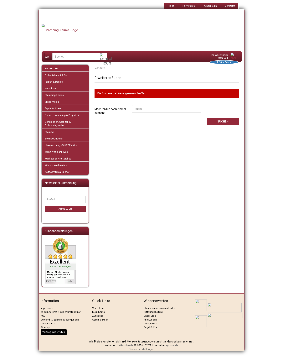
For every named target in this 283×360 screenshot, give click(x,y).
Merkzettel (229, 6)
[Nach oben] (275, 354)
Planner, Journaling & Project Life (63, 115)
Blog (171, 6)
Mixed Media (52, 101)
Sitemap (45, 327)
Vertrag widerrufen (53, 332)
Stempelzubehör (54, 138)
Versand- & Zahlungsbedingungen (60, 319)
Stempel (49, 132)
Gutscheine (51, 88)
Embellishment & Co (56, 75)
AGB (43, 315)
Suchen (223, 121)
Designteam (150, 323)
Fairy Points (188, 6)
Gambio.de (126, 345)
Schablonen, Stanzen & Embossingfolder (58, 123)
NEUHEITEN (51, 68)
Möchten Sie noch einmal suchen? (110, 110)
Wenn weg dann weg (56, 151)
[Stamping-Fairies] (145, 30)
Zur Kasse (97, 315)
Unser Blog (150, 315)
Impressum (47, 308)
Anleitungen (150, 319)
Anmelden (65, 208)
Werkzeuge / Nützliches (58, 158)
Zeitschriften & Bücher (57, 171)
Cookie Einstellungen (141, 349)
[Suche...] (103, 56)
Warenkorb (98, 308)
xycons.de (172, 345)
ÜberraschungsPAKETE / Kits (61, 145)
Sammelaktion (100, 319)
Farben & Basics (54, 81)
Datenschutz (48, 323)
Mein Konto (98, 311)
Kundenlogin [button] (210, 6)
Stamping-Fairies (54, 95)
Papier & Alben (53, 108)
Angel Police (151, 327)
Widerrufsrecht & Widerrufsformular (60, 311)
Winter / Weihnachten (56, 165)
